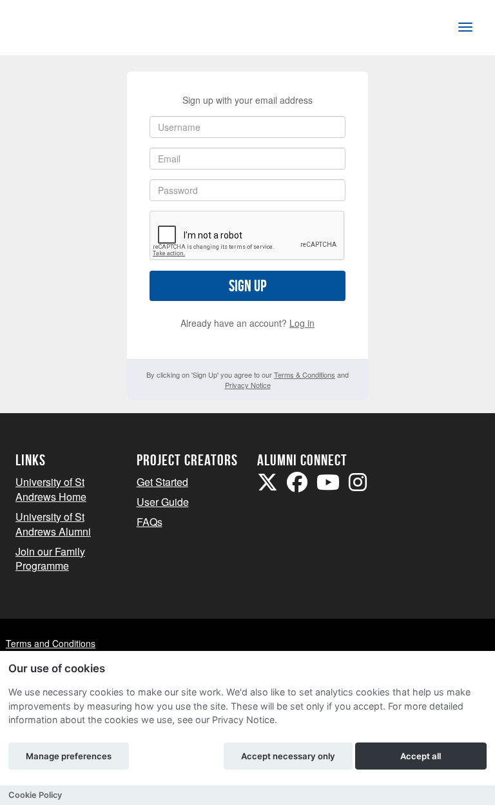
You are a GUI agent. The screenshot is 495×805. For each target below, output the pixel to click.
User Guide (163, 501)
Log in (302, 322)
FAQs (149, 521)
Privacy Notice (248, 385)
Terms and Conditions (50, 643)
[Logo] (58, 30)
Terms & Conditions (304, 374)
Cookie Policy (35, 795)
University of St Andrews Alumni (53, 524)
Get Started (162, 481)
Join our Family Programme (50, 559)
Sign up (247, 286)
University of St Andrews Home (50, 489)
